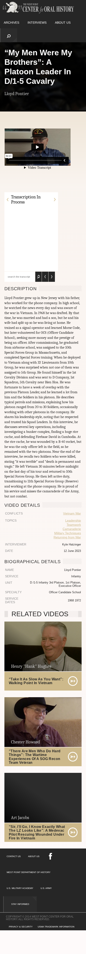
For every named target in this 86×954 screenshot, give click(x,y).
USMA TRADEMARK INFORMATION (56, 926)
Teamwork (74, 524)
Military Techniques (67, 533)
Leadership (73, 520)
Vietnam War (72, 513)
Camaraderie (72, 529)
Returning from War (67, 537)
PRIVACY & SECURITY (21, 926)
